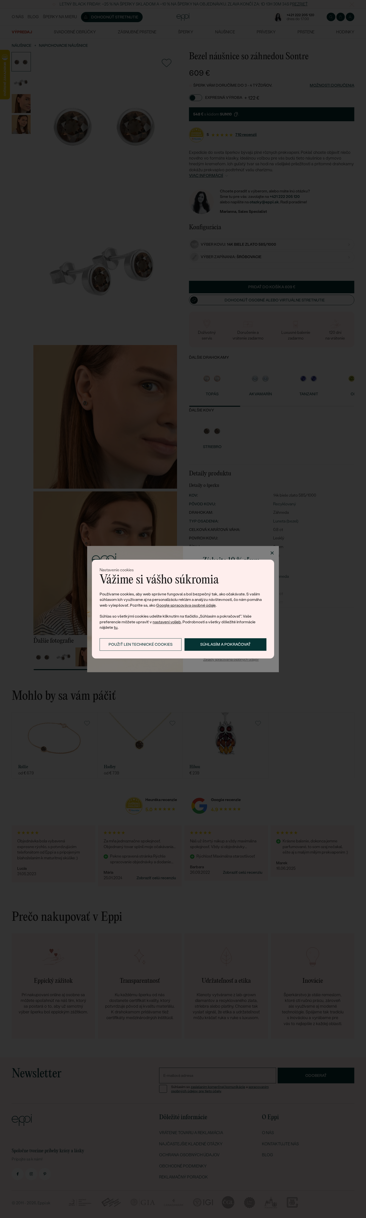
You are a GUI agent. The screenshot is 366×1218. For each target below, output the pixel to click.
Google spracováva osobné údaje (186, 605)
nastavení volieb (167, 622)
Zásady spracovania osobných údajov (231, 660)
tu (116, 627)
